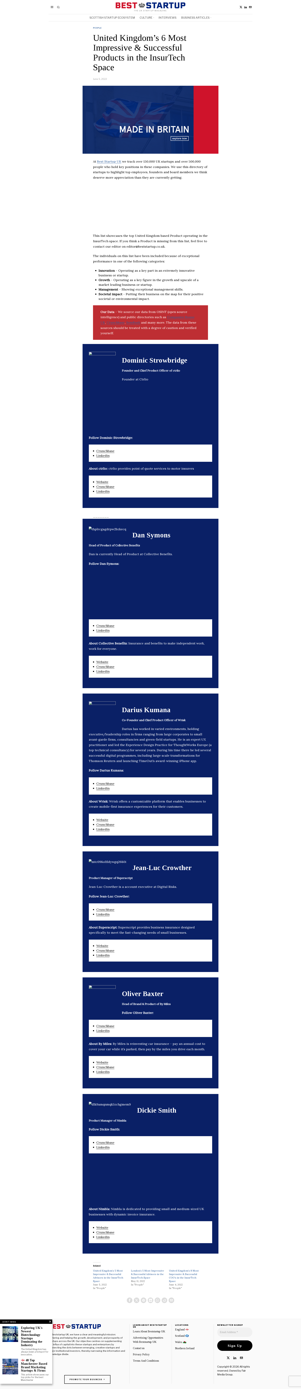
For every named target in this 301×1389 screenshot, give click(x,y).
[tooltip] (241, 7)
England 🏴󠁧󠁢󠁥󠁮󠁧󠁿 (182, 1329)
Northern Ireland (184, 1348)
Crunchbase (116, 322)
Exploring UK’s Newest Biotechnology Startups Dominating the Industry (32, 1336)
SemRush (133, 322)
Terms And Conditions (146, 1360)
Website (102, 482)
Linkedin (103, 456)
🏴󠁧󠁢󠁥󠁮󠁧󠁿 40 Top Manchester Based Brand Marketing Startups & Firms (34, 1365)
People (97, 28)
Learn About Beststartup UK (149, 1331)
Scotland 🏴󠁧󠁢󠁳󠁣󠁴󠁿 (182, 1335)
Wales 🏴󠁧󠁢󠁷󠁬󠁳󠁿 (180, 1342)
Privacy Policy (141, 1354)
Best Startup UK (109, 161)
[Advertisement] (150, 208)
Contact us (139, 1348)
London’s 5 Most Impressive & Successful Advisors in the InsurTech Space (147, 1274)
